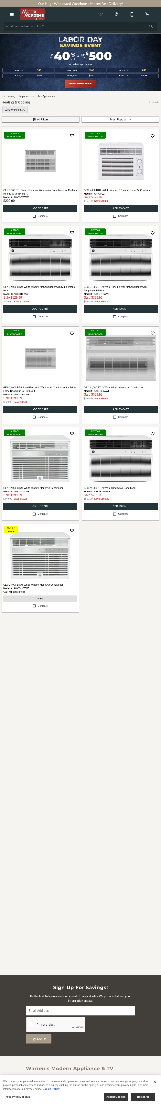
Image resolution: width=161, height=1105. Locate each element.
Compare (43, 216)
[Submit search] (151, 26)
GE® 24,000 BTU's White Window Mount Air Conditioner (114, 387)
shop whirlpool (80, 84)
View (40, 598)
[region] (80, 1090)
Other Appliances (45, 96)
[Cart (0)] (147, 14)
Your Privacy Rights (17, 1096)
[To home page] (32, 14)
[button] (11, 14)
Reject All (143, 1096)
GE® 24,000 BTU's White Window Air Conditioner (110, 488)
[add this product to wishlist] (72, 136)
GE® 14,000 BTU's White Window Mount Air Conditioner (33, 584)
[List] (100, 14)
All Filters (42, 119)
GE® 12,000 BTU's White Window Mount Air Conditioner (33, 488)
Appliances (25, 96)
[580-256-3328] (132, 14)
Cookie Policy (51, 1088)
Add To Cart (40, 208)
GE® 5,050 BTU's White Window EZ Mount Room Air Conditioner (118, 190)
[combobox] (120, 119)
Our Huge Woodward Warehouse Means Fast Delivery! (80, 4)
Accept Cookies (116, 1096)
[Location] (116, 14)
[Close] (154, 1081)
